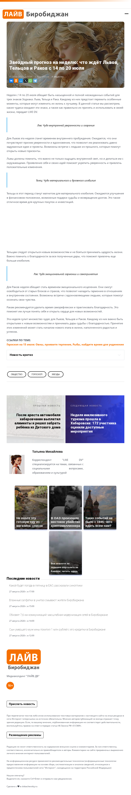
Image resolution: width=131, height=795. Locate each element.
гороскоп (37, 374)
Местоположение (44, 480)
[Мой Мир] (21, 81)
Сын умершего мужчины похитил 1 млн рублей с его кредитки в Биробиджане (57, 629)
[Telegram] (35, 81)
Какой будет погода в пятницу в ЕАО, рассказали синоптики (45, 585)
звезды (56, 374)
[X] (26, 81)
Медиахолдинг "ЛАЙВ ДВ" (23, 676)
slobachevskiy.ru (29, 786)
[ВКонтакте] (11, 81)
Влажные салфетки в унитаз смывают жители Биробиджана (46, 600)
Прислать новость (22, 704)
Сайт (35, 480)
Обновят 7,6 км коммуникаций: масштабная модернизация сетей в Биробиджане (58, 614)
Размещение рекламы (25, 735)
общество (59, 76)
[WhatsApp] (30, 81)
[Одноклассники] (16, 81)
